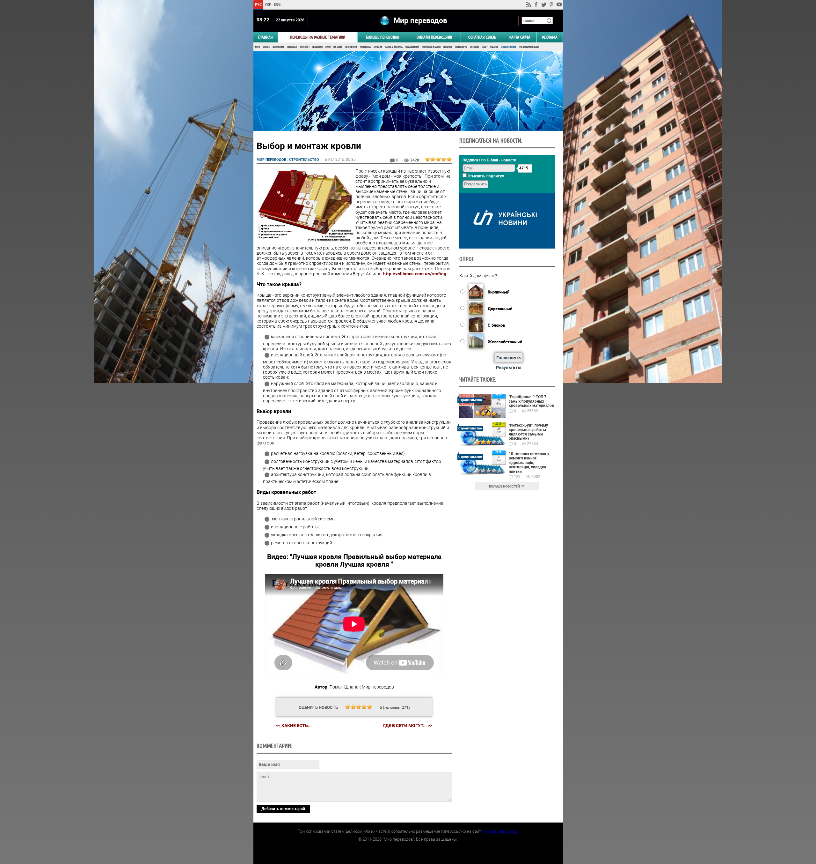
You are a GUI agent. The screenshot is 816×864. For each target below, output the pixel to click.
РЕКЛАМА (549, 37)
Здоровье (292, 47)
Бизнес (266, 47)
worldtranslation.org (500, 831)
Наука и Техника (394, 47)
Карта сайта (519, 37)
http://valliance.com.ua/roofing (414, 274)
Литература (351, 47)
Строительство (508, 47)
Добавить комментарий (283, 808)
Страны (494, 47)
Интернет (305, 47)
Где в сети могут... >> (407, 725)
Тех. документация (529, 47)
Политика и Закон (431, 47)
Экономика (278, 47)
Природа (447, 47)
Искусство (317, 47)
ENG (277, 4)
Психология (461, 47)
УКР (267, 4)
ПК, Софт (337, 47)
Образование (412, 47)
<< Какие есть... (294, 725)
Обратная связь (482, 37)
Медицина (365, 47)
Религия (474, 47)
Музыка (378, 47)
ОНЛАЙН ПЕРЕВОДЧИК (434, 37)
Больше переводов (382, 37)
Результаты (508, 367)
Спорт (484, 47)
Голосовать (508, 357)
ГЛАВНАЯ (265, 37)
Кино (328, 47)
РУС (258, 4)
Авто (257, 47)
